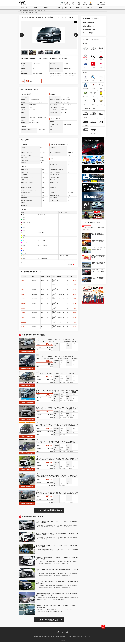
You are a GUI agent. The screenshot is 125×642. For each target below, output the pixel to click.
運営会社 (36, 636)
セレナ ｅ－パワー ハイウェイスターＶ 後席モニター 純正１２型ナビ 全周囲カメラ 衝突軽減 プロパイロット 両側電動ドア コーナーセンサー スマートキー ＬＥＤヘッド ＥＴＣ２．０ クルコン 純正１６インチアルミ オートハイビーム (57, 459)
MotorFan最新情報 (88, 33)
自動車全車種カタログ (89, 26)
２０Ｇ (22, 289)
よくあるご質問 (63, 636)
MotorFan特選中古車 (88, 22)
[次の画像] (76, 35)
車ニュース (61, 4)
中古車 (79, 4)
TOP (20, 10)
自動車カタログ (25, 10)
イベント (73, 4)
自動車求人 (90, 4)
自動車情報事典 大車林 (89, 29)
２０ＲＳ (23, 284)
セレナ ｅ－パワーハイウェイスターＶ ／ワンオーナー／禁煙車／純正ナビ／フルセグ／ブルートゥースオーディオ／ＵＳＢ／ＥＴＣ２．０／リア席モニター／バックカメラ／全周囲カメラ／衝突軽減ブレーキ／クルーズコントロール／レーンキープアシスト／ (57, 425)
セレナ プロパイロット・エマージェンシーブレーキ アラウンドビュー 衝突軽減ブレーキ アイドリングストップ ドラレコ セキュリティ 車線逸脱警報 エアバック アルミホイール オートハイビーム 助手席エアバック (57, 391)
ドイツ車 (46, 7)
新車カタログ (85, 4)
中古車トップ (24, 7)
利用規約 (70, 636)
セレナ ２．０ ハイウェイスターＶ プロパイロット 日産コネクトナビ (55, 373)
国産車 (35, 7)
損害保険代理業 (76, 636)
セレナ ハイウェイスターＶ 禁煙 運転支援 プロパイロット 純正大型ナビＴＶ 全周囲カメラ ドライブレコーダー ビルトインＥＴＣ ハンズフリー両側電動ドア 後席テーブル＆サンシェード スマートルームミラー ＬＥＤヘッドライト (57, 476)
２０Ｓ (22, 280)
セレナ (39, 10)
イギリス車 (68, 7)
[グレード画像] (24, 52)
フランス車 (90, 7)
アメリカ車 (57, 7)
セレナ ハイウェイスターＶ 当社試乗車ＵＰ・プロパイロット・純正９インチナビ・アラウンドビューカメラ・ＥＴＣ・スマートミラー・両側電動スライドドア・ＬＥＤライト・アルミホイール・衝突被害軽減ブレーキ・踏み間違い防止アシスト (57, 442)
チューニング (67, 4)
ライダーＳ (23, 303)
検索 (98, 4)
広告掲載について (48, 636)
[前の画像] (21, 35)
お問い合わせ (56, 636)
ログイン (101, 4)
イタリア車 (79, 7)
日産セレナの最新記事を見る (49, 620)
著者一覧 (41, 636)
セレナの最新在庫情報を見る (49, 510)
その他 (100, 7)
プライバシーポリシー (86, 636)
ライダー (23, 308)
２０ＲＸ (23, 312)
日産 (35, 10)
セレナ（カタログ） (34, 12)
